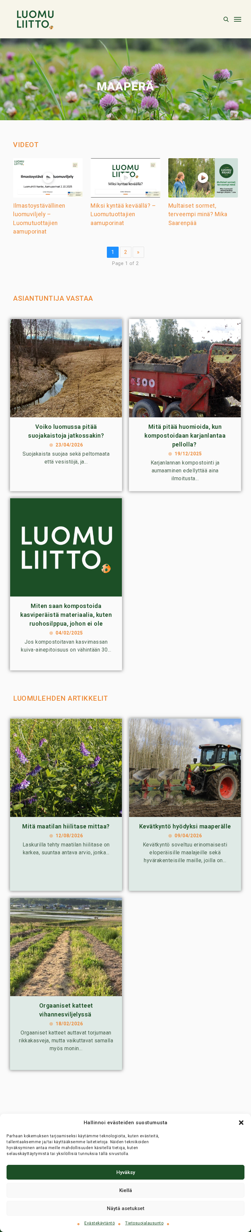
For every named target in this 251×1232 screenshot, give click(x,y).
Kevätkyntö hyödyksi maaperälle (185, 826)
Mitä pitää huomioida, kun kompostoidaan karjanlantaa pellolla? (185, 435)
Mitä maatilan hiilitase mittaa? (66, 826)
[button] (241, 1122)
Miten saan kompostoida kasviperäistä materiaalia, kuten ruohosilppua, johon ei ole (66, 614)
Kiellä (125, 1190)
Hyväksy (125, 1172)
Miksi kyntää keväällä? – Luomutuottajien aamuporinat (123, 214)
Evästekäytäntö (99, 1223)
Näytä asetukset (125, 1208)
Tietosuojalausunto (144, 1223)
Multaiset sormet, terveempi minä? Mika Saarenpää (197, 214)
